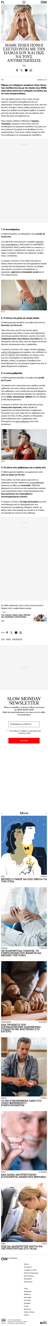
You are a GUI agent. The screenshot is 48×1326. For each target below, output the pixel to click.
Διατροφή (27, 1297)
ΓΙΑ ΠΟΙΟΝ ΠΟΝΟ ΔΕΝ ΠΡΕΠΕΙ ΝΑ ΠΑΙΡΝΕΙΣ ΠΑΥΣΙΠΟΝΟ (15, 616)
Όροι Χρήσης (28, 1276)
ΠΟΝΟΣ (8, 639)
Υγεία (24, 65)
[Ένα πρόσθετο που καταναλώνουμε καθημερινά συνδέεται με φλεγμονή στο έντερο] (24, 990)
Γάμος (3, 876)
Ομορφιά (27, 1303)
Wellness (27, 1294)
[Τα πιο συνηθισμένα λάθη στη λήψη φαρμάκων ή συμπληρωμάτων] (24, 1067)
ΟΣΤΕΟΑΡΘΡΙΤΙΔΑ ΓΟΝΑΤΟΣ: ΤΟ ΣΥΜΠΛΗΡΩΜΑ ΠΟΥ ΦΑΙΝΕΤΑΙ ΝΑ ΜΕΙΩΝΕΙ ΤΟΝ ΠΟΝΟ (21, 953)
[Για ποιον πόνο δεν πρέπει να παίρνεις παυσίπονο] (40, 617)
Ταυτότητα (28, 1267)
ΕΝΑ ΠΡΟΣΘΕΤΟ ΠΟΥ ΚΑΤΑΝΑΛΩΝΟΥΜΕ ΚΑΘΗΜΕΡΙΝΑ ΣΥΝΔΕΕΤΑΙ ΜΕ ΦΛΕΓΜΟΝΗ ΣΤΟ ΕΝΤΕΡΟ (21, 1028)
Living (26, 1306)
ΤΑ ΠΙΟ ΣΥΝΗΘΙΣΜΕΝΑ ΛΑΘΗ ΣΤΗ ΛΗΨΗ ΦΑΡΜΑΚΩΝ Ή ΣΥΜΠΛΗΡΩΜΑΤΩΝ (21, 1103)
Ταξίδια (3, 1243)
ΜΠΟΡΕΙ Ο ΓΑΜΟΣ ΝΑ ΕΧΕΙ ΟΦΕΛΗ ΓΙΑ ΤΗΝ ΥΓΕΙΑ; (24, 880)
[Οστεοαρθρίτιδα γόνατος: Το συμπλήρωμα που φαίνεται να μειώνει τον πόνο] (24, 916)
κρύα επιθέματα (22, 421)
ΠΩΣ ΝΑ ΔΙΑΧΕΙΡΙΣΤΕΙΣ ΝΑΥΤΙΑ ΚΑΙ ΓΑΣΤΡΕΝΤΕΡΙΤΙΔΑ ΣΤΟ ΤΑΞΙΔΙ (22, 1247)
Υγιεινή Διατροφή (6, 1022)
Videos (26, 1315)
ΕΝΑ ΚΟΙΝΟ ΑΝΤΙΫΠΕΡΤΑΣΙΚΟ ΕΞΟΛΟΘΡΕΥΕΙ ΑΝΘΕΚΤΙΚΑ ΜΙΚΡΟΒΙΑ (23, 1176)
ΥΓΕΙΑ (3, 639)
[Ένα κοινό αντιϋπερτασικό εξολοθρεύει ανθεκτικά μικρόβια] (24, 1140)
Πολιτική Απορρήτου (31, 1273)
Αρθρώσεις (4, 948)
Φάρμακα (4, 1098)
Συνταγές (27, 1300)
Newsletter (28, 1279)
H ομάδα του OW (30, 1270)
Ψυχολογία (27, 1291)
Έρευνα (3, 1171)
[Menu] (24, 2)
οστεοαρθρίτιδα (36, 483)
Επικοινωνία (28, 1282)
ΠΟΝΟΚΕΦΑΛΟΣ (17, 639)
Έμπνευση (27, 1309)
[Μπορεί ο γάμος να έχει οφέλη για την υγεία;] (24, 845)
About (26, 1264)
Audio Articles (29, 1312)
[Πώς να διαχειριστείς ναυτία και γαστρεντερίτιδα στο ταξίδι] (24, 1212)
